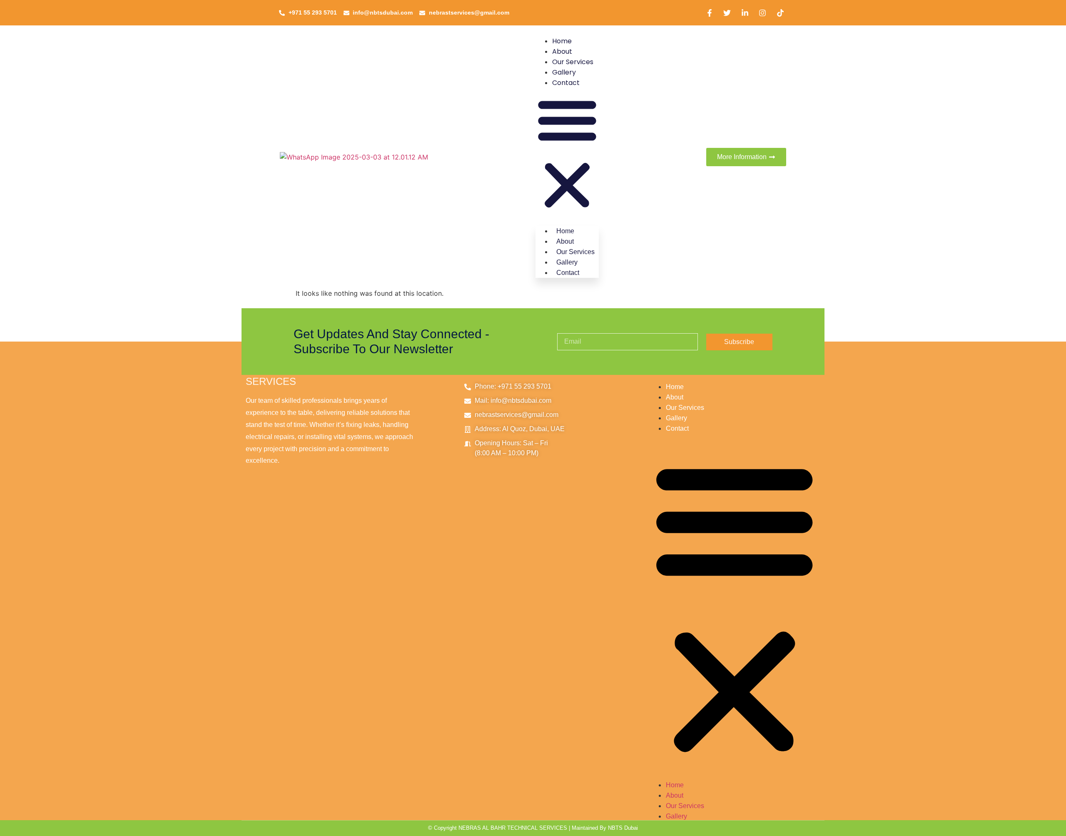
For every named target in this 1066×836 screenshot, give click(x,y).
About (562, 51)
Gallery (564, 72)
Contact (566, 82)
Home (562, 41)
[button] (567, 154)
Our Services (572, 62)
